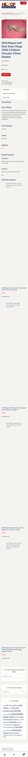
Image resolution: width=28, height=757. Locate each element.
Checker (9, 708)
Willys (4, 736)
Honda (22, 719)
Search (14, 754)
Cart (21, 753)
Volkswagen (19, 735)
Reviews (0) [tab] (6, 97)
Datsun (9, 714)
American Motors (13, 705)
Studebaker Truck (7, 735)
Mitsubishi (5, 727)
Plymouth (17, 730)
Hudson (5, 722)
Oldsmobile (18, 727)
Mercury (17, 725)
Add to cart (6, 74)
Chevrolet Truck (8, 711)
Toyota (14, 735)
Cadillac (5, 708)
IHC (8, 722)
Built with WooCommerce (8, 749)
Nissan (12, 727)
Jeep (17, 722)
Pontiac (5, 733)
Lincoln (8, 724)
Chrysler (6, 83)
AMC (7, 705)
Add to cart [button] (6, 296)
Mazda (12, 724)
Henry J (19, 719)
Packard (10, 730)
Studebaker (16, 733)
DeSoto (10, 83)
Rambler (11, 733)
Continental (5, 714)
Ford (21, 717)
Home (4, 13)
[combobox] (14, 692)
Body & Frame (10, 13)
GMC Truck (13, 719)
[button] (24, 21)
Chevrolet (15, 708)
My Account (4, 754)
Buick (20, 705)
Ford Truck (6, 719)
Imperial (12, 722)
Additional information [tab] (9, 93)
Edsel (14, 717)
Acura (4, 705)
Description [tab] (6, 89)
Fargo (18, 717)
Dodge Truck (8, 717)
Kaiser (20, 722)
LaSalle (4, 724)
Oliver (4, 730)
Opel (7, 730)
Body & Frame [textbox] (13, 691)
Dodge (20, 714)
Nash (9, 727)
